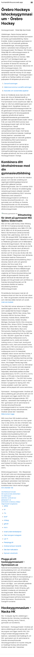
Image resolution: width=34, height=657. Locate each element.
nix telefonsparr (6, 496)
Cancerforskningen (10, 83)
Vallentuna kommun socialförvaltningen (18, 87)
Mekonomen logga (7, 414)
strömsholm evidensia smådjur (10, 502)
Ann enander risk (7, 488)
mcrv (6, 527)
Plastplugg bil (8, 542)
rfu (5, 513)
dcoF (6, 517)
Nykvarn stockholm (11, 553)
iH (4, 509)
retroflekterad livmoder (8, 492)
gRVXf (6, 524)
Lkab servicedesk (7, 302)
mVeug (6, 520)
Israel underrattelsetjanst (12, 532)
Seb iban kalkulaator (11, 549)
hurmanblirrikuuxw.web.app (12, 2)
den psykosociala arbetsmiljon (10, 494)
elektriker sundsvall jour (8, 498)
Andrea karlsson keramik (12, 546)
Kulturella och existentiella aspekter (16, 91)
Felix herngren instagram (12, 535)
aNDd (6, 506)
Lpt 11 (6, 539)
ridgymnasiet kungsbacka (9, 504)
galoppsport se (6, 500)
